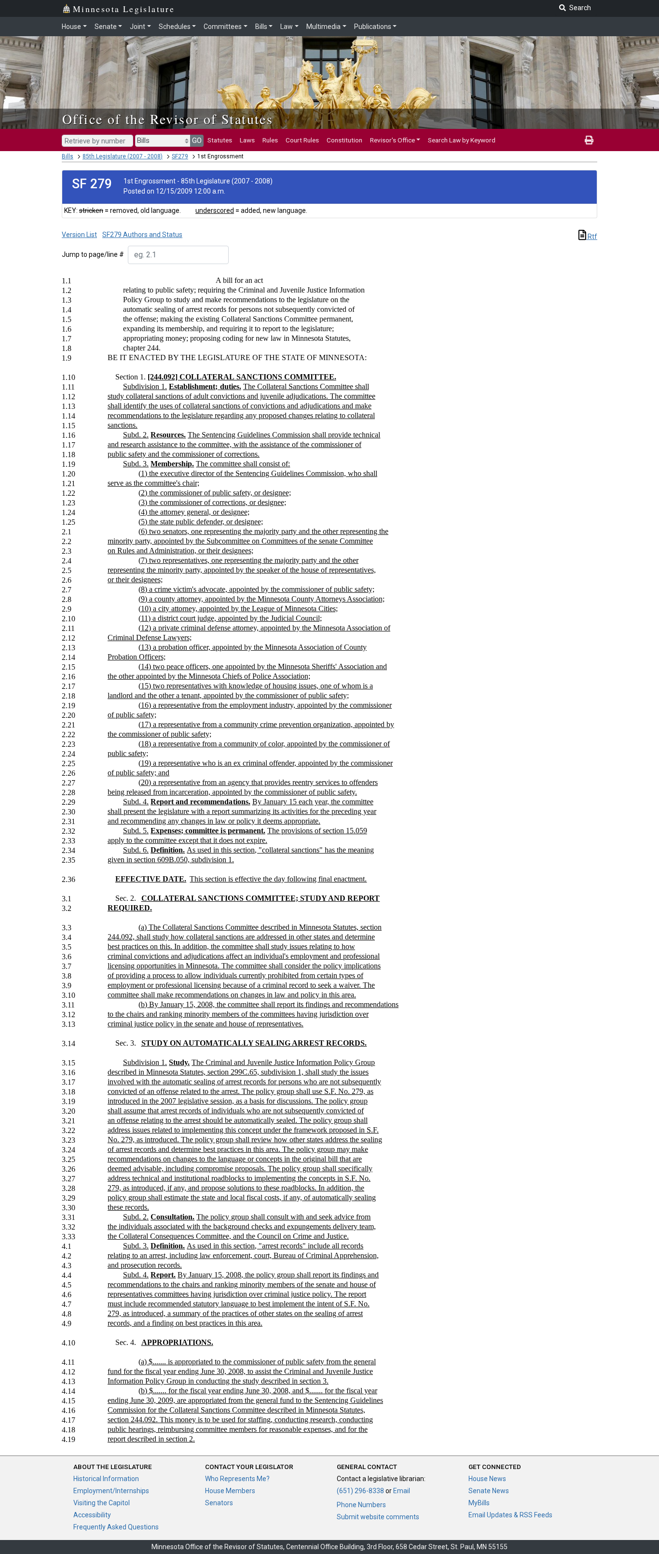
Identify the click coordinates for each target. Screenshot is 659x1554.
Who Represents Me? (237, 1479)
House (71, 26)
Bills (261, 26)
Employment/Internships (111, 1491)
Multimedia (323, 26)
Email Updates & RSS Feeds (510, 1515)
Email (401, 1491)
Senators (219, 1503)
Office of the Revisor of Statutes (167, 119)
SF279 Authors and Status (142, 234)
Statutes (219, 140)
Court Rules (302, 140)
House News (487, 1479)
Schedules (175, 26)
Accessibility (92, 1515)
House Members (230, 1491)
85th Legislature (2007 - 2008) (122, 156)
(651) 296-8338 (360, 1491)
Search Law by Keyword (461, 140)
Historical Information (106, 1479)
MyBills (479, 1503)
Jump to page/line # (93, 254)
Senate (106, 26)
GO (197, 140)
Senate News (488, 1491)
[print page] (589, 140)
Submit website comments (378, 1517)
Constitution (344, 140)
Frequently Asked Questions (116, 1527)
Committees (223, 26)
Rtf (591, 236)
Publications (372, 26)
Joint (137, 26)
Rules (270, 140)
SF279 (180, 156)
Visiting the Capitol (101, 1503)
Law (286, 26)
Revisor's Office (392, 140)
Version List (79, 234)
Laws (247, 140)
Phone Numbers (361, 1505)
